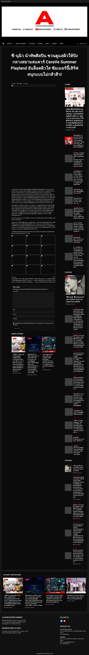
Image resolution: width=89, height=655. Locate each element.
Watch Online (83, 43)
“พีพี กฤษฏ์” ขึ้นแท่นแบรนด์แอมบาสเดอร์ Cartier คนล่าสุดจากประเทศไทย (75, 299)
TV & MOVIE (32, 43)
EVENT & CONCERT (21, 43)
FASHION (40, 43)
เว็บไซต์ (15, 318)
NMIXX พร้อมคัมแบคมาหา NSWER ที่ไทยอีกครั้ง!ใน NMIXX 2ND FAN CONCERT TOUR (44, 279)
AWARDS (54, 43)
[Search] (78, 43)
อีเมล (14, 314)
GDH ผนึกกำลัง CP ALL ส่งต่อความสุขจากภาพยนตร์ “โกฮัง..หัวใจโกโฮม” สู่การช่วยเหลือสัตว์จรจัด (75, 597)
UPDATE (9, 43)
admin (14, 83)
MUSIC (47, 43)
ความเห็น (15, 291)
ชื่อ (14, 309)
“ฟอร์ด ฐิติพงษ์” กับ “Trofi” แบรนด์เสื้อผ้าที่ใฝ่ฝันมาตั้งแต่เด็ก (78, 412)
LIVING (61, 43)
